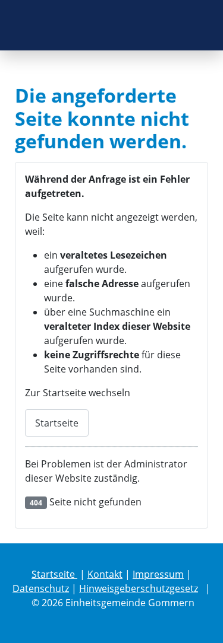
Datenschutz (40, 588)
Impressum (158, 574)
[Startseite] (111, 25)
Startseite (56, 422)
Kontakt (105, 574)
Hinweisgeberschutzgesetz (138, 588)
